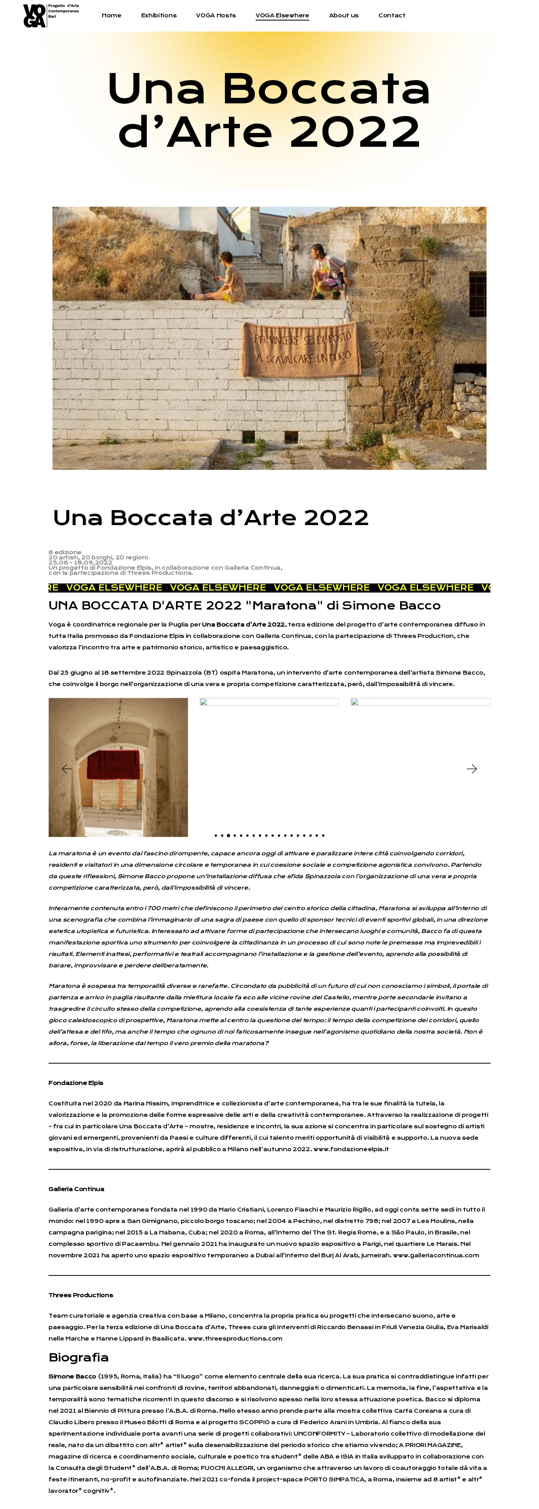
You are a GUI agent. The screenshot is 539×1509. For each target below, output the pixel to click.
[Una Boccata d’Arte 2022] (269, 338)
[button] (66, 769)
